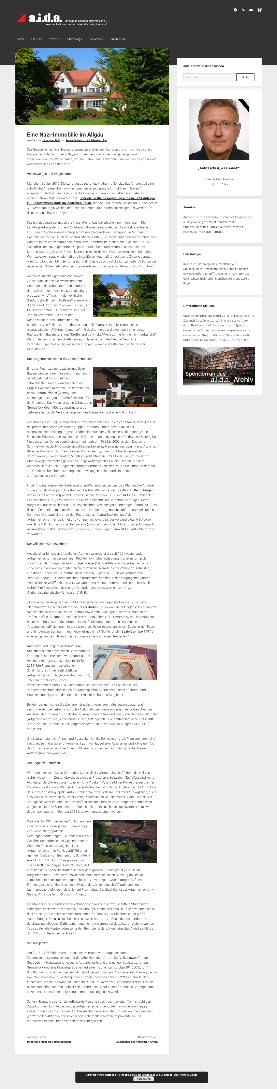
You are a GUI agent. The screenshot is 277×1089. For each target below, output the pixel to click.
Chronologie (75, 39)
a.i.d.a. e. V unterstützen (234, 340)
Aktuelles (36, 39)
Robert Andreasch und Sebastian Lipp (86, 140)
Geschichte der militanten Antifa (137, 1041)
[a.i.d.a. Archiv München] (62, 26)
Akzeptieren (144, 1079)
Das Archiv (95, 39)
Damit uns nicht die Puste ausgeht (49, 1041)
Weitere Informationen (186, 1074)
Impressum (118, 39)
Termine (53, 39)
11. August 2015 (51, 140)
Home (21, 39)
